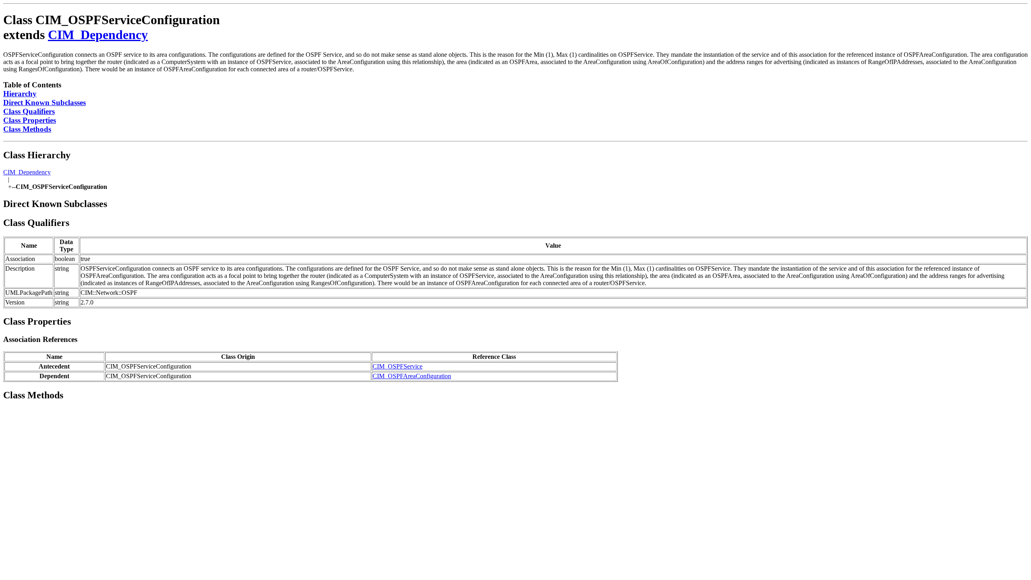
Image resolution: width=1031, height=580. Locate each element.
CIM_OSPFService (397, 366)
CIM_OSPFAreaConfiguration (412, 376)
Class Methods (27, 129)
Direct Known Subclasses (44, 102)
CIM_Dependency (98, 34)
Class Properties (29, 120)
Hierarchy (20, 93)
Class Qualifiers (29, 111)
